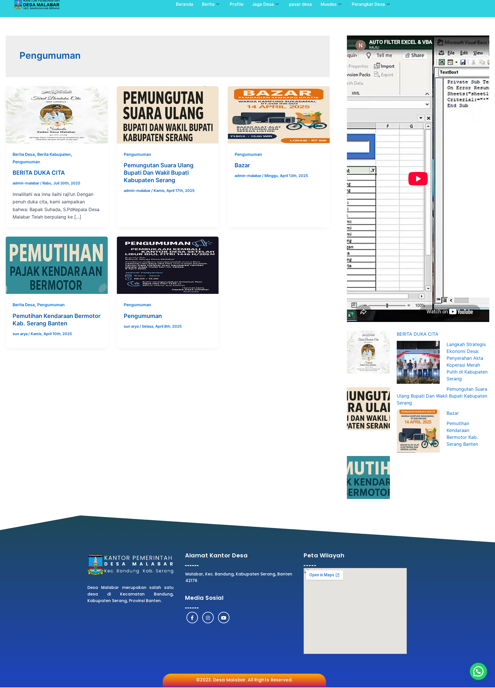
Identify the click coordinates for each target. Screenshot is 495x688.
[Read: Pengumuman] (168, 265)
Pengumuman (26, 161)
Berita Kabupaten (54, 154)
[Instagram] (208, 617)
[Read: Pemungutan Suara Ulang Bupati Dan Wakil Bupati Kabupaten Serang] (168, 114)
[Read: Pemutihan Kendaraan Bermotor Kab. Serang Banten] (57, 265)
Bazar (242, 165)
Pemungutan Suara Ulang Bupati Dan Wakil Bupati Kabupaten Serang (159, 173)
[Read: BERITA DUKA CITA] (57, 114)
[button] (478, 671)
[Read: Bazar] (279, 114)
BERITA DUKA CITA (39, 172)
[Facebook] (192, 617)
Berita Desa (24, 154)
